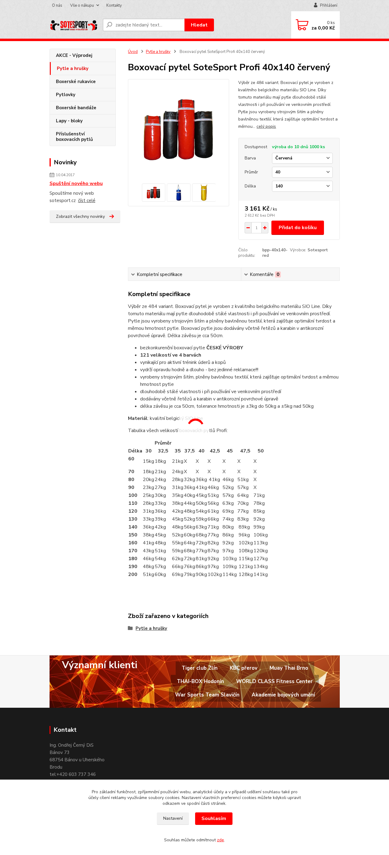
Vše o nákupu (82, 5)
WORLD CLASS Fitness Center (274, 681)
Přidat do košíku (298, 227)
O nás (57, 5)
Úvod (133, 51)
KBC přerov (243, 668)
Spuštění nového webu (76, 183)
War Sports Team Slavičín (207, 694)
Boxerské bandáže (76, 108)
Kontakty (114, 5)
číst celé (86, 200)
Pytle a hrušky (72, 68)
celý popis (266, 126)
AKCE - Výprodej (74, 55)
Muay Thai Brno (289, 668)
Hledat (199, 25)
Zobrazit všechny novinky (80, 216)
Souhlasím (213, 818)
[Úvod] (74, 25)
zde (220, 840)
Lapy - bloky (69, 121)
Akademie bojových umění (283, 694)
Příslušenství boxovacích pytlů (74, 136)
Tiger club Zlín (200, 668)
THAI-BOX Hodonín (200, 681)
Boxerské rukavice (76, 82)
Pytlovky (65, 95)
